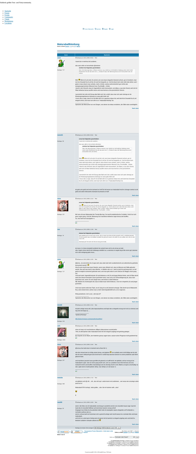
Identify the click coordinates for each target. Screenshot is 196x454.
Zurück (67, 46)
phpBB (91, 452)
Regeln (106, 29)
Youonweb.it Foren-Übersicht (93, 431)
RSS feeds (108, 452)
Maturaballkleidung (68, 44)
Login (112, 29)
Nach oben (135, 108)
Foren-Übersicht (88, 29)
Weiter (78, 46)
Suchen (99, 29)
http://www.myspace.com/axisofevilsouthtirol (88, 319)
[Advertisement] (98, 37)
